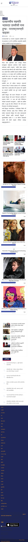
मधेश (1, 448)
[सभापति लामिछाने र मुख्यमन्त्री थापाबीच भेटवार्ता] (20, 152)
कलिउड (2, 440)
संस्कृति (2, 509)
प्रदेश (2, 445)
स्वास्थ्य (2, 478)
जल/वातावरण (3, 429)
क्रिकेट (2, 495)
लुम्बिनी (2, 462)
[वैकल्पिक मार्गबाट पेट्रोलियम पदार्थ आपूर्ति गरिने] (6, 354)
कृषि (1, 489)
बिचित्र (2, 476)
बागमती (2, 481)
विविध (2, 500)
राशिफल (1, 12)
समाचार (2, 407)
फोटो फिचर (2, 432)
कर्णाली (2, 456)
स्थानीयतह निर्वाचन (4, 503)
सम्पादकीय (2, 470)
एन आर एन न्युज (3, 454)
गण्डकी (2, 484)
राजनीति (5, 18)
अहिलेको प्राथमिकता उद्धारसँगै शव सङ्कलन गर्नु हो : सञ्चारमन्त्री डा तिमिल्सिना (19, 143)
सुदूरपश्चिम (2, 487)
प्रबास (2, 423)
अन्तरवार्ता (2, 467)
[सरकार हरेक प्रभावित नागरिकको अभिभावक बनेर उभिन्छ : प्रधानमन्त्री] (8, 140)
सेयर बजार (2, 498)
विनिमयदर (1, 14)
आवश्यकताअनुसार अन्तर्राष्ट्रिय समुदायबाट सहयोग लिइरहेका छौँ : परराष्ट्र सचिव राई (8, 155)
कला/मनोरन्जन (3, 437)
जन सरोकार (3, 412)
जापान (2, 418)
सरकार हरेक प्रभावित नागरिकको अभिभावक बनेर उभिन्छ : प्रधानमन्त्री (8, 143)
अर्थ (1, 415)
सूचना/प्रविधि (3, 451)
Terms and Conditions (5, 541)
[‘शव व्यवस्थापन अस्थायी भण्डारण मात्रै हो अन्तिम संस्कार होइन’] (6, 327)
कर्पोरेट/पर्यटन (3, 443)
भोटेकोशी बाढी (2, 15)
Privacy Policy (21, 539)
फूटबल (2, 492)
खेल (1, 434)
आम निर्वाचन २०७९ (4, 506)
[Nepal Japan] (14, 2)
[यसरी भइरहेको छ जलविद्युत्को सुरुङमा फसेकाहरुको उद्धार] (6, 333)
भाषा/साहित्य (3, 465)
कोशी (2, 459)
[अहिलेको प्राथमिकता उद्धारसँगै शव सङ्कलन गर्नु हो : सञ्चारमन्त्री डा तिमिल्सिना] (20, 140)
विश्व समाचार (3, 421)
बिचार (2, 426)
